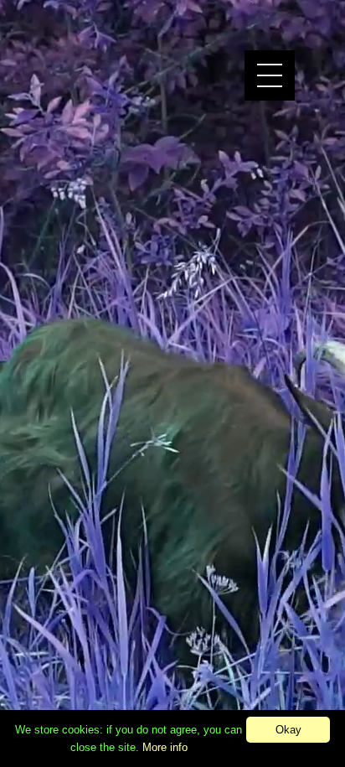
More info (165, 747)
